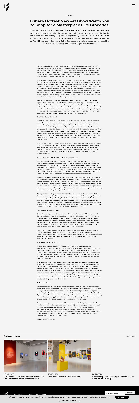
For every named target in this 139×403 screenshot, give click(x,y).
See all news (131, 336)
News (38, 394)
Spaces (21, 394)
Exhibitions (30, 394)
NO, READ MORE (69, 400)
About (44, 394)
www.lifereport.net (49, 319)
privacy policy (104, 397)
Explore (13, 394)
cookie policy (89, 397)
